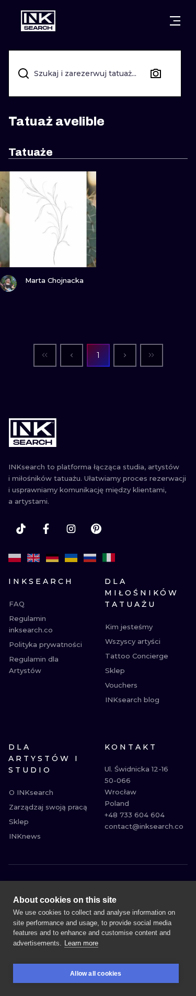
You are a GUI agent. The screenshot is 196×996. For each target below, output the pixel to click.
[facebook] (46, 528)
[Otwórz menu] (175, 20)
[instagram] (71, 528)
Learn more (81, 943)
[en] (33, 558)
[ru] (90, 558)
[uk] (71, 558)
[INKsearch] (38, 21)
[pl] (14, 558)
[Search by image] (155, 73)
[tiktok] (20, 528)
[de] (52, 558)
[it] (108, 558)
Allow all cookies (95, 973)
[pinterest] (96, 528)
